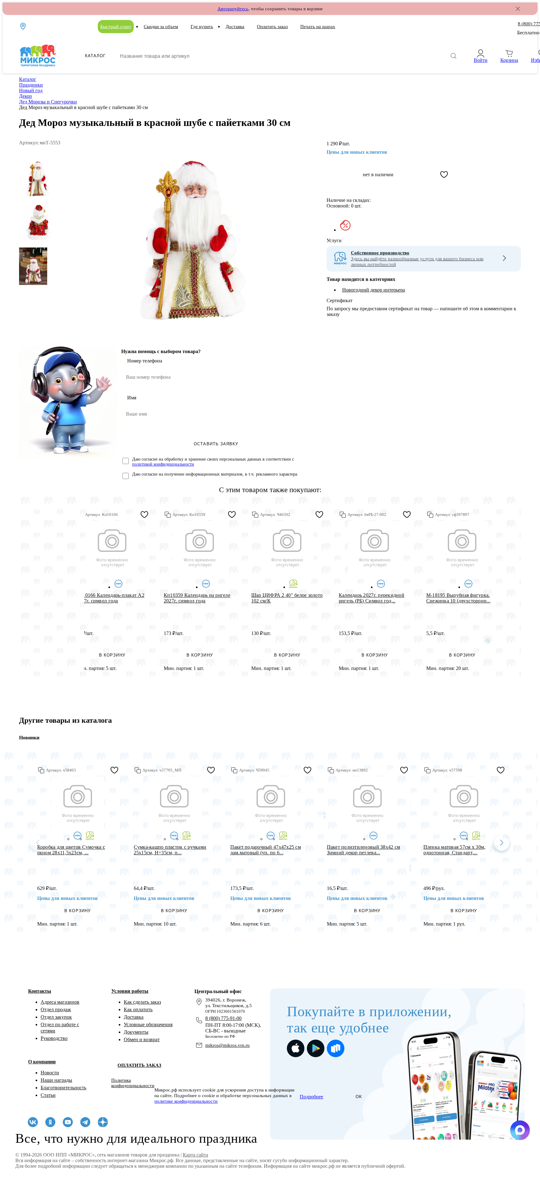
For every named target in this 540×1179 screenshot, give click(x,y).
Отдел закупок (56, 1017)
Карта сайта (195, 1154)
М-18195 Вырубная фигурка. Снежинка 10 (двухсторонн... (458, 597)
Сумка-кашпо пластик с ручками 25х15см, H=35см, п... (170, 849)
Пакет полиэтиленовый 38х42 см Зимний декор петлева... (363, 849)
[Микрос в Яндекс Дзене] (103, 1122)
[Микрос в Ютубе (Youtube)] (68, 1122)
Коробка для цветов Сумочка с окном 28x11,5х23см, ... (71, 849)
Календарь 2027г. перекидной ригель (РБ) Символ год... (371, 597)
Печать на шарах (317, 26)
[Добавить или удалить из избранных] (444, 174)
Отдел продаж (56, 1009)
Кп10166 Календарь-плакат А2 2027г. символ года (110, 597)
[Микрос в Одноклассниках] (50, 1122)
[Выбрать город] (23, 26)
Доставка (235, 26)
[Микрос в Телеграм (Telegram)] (85, 1122)
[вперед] (501, 843)
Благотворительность (63, 1087)
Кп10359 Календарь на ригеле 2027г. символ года (197, 597)
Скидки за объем (161, 26)
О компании (42, 1061)
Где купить (202, 26)
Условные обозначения (148, 1024)
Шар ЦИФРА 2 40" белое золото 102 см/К (286, 597)
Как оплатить (138, 1009)
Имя (131, 397)
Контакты (39, 991)
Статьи (48, 1095)
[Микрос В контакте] (33, 1122)
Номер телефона (144, 360)
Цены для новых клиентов (357, 152)
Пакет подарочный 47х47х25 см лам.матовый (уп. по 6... (265, 849)
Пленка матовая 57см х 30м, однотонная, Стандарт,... (454, 849)
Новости (50, 1072)
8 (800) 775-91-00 (223, 1018)
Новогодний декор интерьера (373, 289)
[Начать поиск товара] (453, 56)
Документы (136, 1032)
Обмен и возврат (142, 1039)
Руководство (54, 1038)
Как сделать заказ (142, 1002)
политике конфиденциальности (186, 1101)
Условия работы (129, 991)
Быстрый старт (115, 26)
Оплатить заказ (272, 26)
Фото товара (112, 547)
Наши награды (56, 1080)
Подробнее (311, 1096)
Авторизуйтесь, (234, 8)
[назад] (38, 843)
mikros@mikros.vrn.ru (227, 1045)
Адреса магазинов (60, 1002)
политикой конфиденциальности (163, 464)
